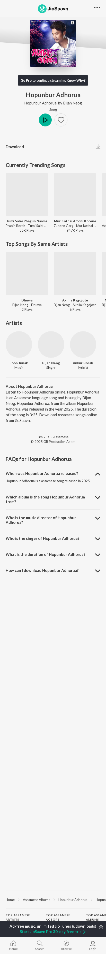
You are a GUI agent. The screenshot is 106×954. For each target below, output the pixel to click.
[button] (61, 119)
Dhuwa (26, 300)
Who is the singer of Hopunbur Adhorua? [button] (42, 538)
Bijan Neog (72, 103)
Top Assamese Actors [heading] (58, 917)
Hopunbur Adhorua (40, 103)
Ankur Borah (83, 363)
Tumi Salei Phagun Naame (27, 221)
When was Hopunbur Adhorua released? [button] (42, 473)
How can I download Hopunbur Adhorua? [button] (42, 570)
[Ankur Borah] (83, 344)
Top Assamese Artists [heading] (18, 917)
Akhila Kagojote (75, 300)
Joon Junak (19, 363)
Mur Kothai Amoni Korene (75, 221)
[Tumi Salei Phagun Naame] (27, 194)
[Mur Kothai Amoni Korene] (75, 194)
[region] (53, 899)
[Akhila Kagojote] (75, 273)
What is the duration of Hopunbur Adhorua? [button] (45, 554)
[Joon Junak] (19, 344)
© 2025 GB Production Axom (53, 442)
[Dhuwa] (27, 273)
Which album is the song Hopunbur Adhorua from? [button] (45, 499)
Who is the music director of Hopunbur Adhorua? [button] (41, 520)
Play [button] (45, 119)
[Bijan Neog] (51, 344)
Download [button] (15, 146)
